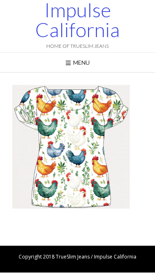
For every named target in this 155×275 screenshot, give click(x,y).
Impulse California (77, 20)
